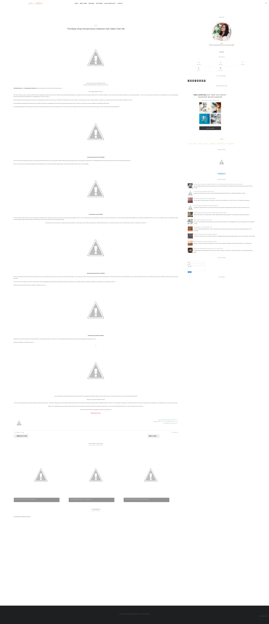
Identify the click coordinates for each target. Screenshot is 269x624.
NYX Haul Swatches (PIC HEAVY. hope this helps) (204, 198)
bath (95, 25)
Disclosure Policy (110, 3)
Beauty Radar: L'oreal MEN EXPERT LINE (202, 227)
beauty (190, 143)
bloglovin (220, 70)
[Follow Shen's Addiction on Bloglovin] (222, 174)
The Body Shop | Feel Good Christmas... (82, 499)
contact (120, 3)
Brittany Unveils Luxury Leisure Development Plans (205, 241)
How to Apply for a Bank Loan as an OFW (203, 219)
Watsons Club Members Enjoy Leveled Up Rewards (205, 234)
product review (230, 143)
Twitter (176, 421)
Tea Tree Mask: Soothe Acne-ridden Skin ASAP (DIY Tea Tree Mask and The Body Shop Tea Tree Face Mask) (218, 184)
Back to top (263, 616)
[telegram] (17, 432)
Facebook (164, 421)
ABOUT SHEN (83, 3)
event (195, 143)
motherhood (212, 143)
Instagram (198, 64)
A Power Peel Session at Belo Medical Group (204, 191)
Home (76, 3)
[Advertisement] (108, 9)
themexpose (134, 613)
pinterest (221, 64)
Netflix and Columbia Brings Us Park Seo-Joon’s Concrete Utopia (208, 248)
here (177, 419)
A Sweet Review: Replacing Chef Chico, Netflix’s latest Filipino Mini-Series (210, 212)
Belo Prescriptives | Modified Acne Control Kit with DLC (206, 205)
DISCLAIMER (99, 3)
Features (91, 3)
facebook (243, 64)
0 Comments (174, 432)
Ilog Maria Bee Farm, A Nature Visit (26, 499)
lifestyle (200, 143)
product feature (221, 143)
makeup (206, 143)
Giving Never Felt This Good (134, 499)
